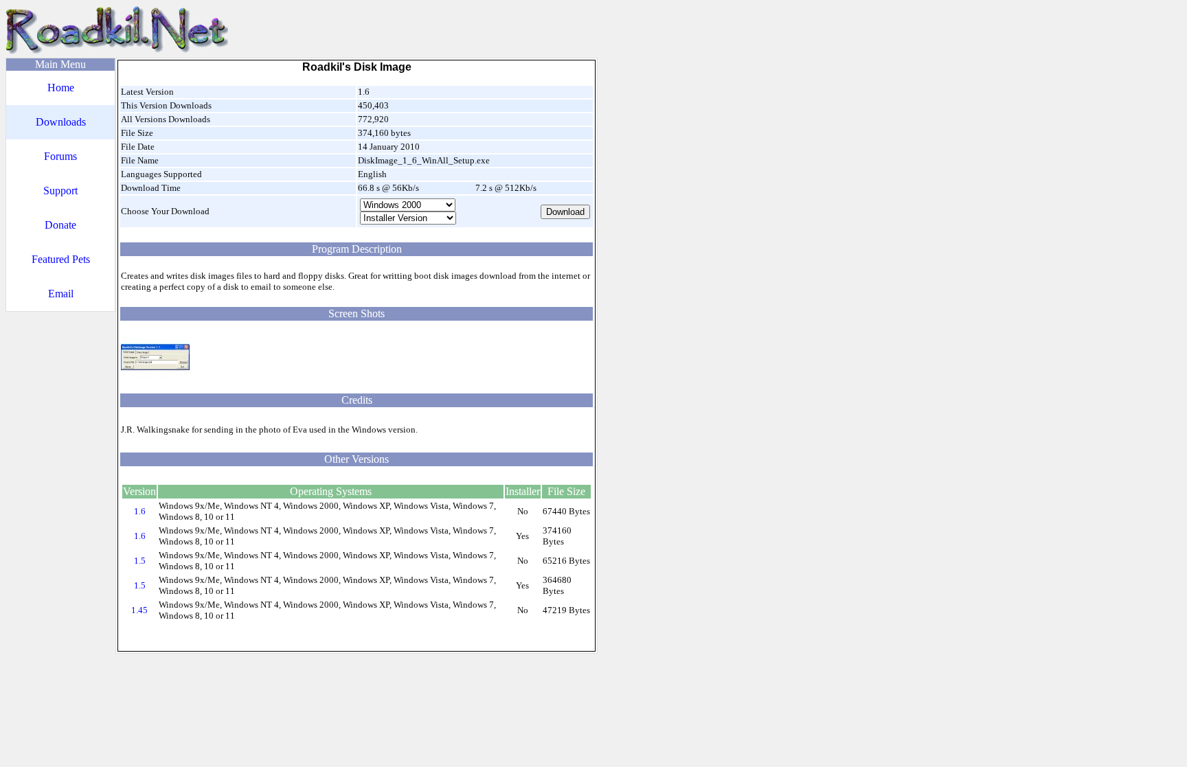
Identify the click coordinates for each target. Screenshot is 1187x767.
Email (61, 293)
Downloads (61, 122)
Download (565, 212)
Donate (60, 225)
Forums (60, 156)
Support (60, 190)
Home (60, 87)
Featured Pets (61, 259)
